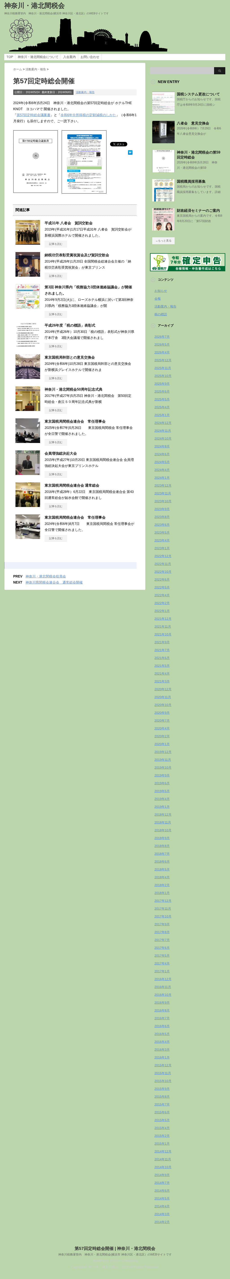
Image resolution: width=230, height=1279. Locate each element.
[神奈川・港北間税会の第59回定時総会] (163, 170)
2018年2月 (162, 885)
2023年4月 (162, 540)
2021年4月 (162, 673)
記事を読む (56, 244)
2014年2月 (162, 1222)
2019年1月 (162, 806)
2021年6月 (162, 658)
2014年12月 (162, 1151)
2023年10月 (162, 501)
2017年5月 (162, 955)
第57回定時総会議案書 (33, 115)
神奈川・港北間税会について (38, 57)
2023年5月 (162, 532)
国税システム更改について (198, 94)
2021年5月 (162, 665)
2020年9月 (162, 712)
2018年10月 (162, 830)
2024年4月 (162, 470)
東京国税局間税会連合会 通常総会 (72, 485)
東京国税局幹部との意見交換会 (70, 357)
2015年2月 (162, 1136)
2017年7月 (162, 940)
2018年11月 (162, 822)
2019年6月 (162, 783)
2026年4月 (162, 352)
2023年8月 (162, 517)
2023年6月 (162, 524)
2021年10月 (162, 634)
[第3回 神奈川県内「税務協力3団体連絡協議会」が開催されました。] (27, 307)
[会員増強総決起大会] (27, 473)
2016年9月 (162, 1002)
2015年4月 (162, 1128)
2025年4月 (162, 407)
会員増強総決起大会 (61, 453)
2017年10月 (162, 916)
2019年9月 (162, 775)
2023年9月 (162, 509)
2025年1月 (162, 415)
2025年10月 (162, 376)
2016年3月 (162, 1049)
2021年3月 (162, 681)
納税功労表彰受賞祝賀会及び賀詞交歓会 (77, 255)
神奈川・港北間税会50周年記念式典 (73, 389)
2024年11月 (162, 430)
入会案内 (69, 57)
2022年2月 (162, 603)
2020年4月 (162, 728)
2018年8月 (162, 846)
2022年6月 (162, 579)
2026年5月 (162, 344)
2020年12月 (162, 689)
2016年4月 (162, 1042)
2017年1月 (162, 971)
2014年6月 (162, 1190)
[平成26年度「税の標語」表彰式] (27, 345)
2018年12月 (162, 814)
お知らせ (160, 291)
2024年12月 (162, 423)
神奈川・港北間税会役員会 (46, 576)
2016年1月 (162, 1057)
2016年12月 (162, 979)
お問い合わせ (89, 57)
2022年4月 (162, 595)
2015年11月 (162, 1073)
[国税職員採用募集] (163, 199)
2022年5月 (162, 587)
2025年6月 (162, 391)
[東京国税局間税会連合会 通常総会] (27, 505)
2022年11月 (162, 564)
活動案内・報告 (85, 92)
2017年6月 (162, 948)
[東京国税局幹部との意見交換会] (27, 377)
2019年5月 (162, 791)
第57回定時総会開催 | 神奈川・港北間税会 (115, 1248)
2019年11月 (162, 759)
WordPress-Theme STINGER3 (115, 1261)
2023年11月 (162, 493)
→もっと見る (163, 240)
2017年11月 (162, 908)
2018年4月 (162, 877)
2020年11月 (162, 697)
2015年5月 (162, 1120)
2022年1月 (162, 611)
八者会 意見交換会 (193, 123)
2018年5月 (162, 869)
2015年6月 (162, 1112)
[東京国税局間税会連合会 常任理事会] (27, 441)
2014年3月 (162, 1214)
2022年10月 (162, 571)
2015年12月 (162, 1065)
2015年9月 (162, 1089)
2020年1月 (162, 744)
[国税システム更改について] (163, 112)
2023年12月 (162, 485)
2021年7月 (162, 650)
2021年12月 (162, 618)
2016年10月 (162, 995)
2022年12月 (162, 556)
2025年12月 (162, 360)
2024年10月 (162, 438)
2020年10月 (162, 705)
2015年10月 (162, 1081)
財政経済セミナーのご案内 (198, 210)
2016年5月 (162, 1034)
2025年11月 (162, 368)
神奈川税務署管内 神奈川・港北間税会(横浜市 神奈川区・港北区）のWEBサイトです (115, 1254)
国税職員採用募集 (191, 181)
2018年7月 (162, 854)
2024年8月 (162, 446)
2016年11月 (162, 987)
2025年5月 (162, 399)
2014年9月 (162, 1175)
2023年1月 (162, 548)
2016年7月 (162, 1018)
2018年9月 (162, 838)
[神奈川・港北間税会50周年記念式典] (27, 409)
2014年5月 (162, 1198)
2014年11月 (162, 1159)
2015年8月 (162, 1096)
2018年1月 (162, 893)
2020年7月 (162, 720)
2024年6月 (162, 454)
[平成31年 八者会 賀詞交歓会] (27, 243)
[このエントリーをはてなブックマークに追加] (130, 151)
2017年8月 (162, 932)
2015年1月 (162, 1143)
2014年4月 (162, 1206)
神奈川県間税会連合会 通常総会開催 (54, 582)
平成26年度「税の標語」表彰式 (70, 325)
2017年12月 (162, 901)
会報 (157, 298)
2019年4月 (162, 799)
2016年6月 (162, 1026)
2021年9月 (162, 642)
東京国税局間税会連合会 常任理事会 (75, 421)
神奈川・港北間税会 (34, 5)
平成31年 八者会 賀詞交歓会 (69, 223)
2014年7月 (162, 1183)
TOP (10, 57)
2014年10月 (162, 1167)
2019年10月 (162, 767)
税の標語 (160, 314)
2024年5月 (162, 462)
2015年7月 (162, 1104)
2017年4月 (162, 963)
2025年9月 (162, 383)
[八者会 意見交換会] (163, 141)
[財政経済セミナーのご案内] (163, 229)
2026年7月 (162, 336)
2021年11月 (162, 626)
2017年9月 (162, 924)
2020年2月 (162, 736)
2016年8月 (162, 1010)
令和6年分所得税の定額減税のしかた (88, 115)
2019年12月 (162, 752)
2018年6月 (162, 861)
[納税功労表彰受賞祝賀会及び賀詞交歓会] (27, 275)
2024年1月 (162, 477)
